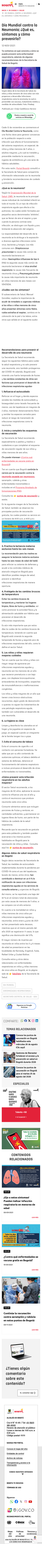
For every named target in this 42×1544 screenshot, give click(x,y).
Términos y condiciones (32, 1532)
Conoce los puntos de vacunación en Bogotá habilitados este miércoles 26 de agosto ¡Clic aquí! (27, 1041)
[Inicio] (7, 4)
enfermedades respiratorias (17, 990)
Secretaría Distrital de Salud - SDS (20, 996)
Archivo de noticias (15, 1458)
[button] (22, 1021)
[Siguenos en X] (21, 1501)
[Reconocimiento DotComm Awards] (19, 1522)
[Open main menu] (15, 4)
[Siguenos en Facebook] (11, 1501)
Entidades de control (15, 1453)
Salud (21, 10)
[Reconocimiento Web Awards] (31, 1522)
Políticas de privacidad (20, 1533)
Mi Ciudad (13, 10)
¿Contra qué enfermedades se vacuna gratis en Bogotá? (18, 461)
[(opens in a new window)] (33, 1021)
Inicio (4, 10)
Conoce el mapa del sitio (17, 1449)
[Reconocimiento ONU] (9, 1522)
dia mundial (8, 985)
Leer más (35, 1217)
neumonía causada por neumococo (18, 476)
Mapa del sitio (10, 1533)
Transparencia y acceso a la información (18, 1463)
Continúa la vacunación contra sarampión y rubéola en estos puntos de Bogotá (20, 1317)
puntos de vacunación (27, 495)
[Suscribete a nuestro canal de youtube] (30, 1501)
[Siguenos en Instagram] (25, 1501)
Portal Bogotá (22, 168)
